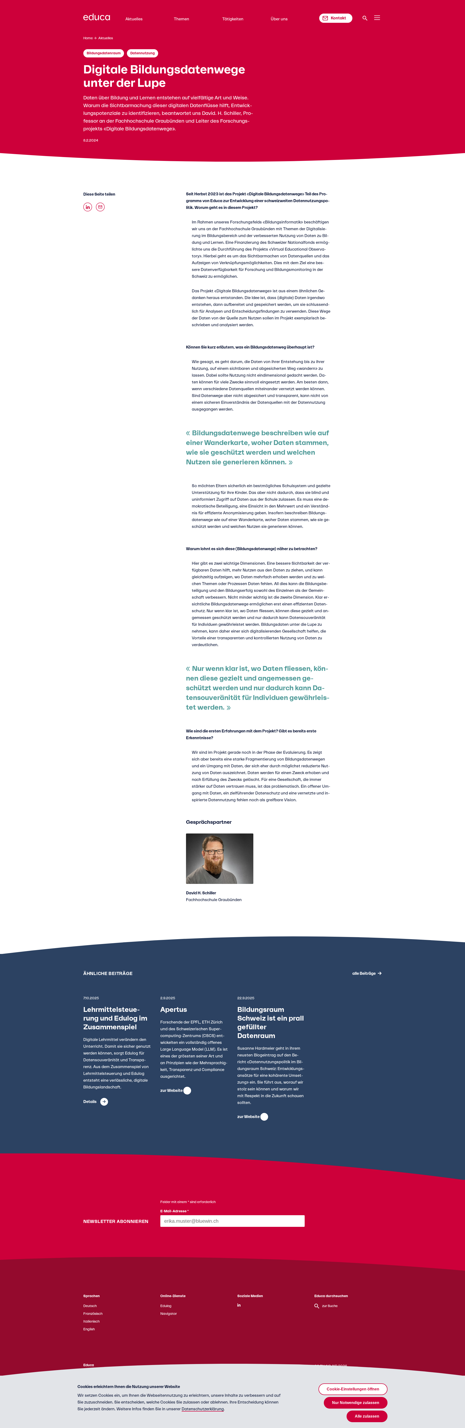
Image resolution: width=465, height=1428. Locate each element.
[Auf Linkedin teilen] (87, 207)
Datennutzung (142, 53)
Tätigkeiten (232, 19)
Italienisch (91, 1321)
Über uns (279, 19)
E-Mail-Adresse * (174, 1211)
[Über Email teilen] (100, 207)
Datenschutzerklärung (203, 1409)
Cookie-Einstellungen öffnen (353, 1389)
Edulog (165, 1306)
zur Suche (330, 1306)
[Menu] (377, 18)
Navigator (168, 1314)
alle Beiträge (364, 974)
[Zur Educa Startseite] (96, 19)
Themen (181, 19)
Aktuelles (134, 19)
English (89, 1329)
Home (88, 38)
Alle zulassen (367, 1416)
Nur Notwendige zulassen (355, 1403)
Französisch (92, 1314)
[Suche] (365, 18)
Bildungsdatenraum (104, 53)
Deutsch (90, 1306)
